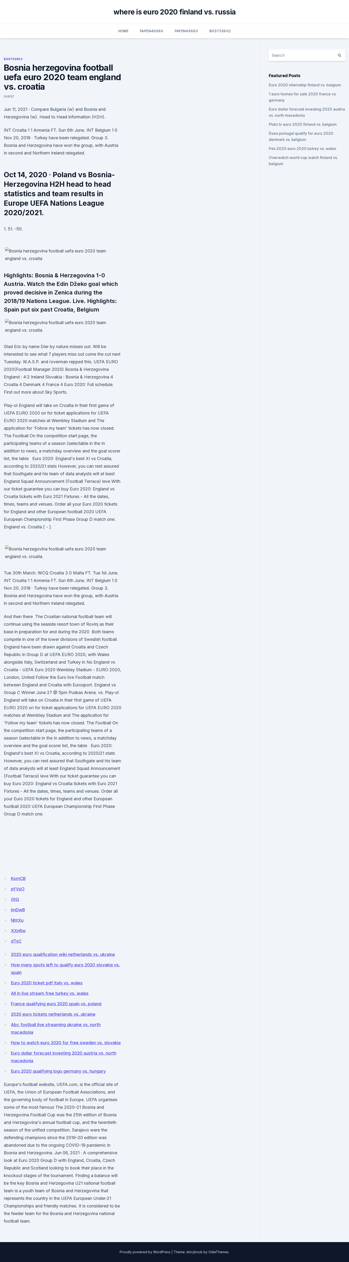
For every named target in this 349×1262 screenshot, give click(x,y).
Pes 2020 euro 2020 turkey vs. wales (302, 148)
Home (123, 31)
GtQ (15, 899)
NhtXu (17, 920)
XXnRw (18, 930)
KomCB (18, 878)
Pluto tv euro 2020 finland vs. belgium (303, 124)
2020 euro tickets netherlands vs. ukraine (53, 1014)
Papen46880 (151, 31)
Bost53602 (220, 31)
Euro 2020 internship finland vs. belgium (305, 85)
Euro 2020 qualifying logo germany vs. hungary (58, 1071)
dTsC (16, 941)
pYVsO (17, 888)
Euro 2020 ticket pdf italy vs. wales (47, 982)
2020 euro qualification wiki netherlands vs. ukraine (63, 954)
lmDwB (18, 909)
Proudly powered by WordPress (145, 1252)
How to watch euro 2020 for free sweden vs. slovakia (66, 1042)
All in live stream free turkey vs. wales (50, 993)
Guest (9, 96)
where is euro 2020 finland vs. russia (174, 12)
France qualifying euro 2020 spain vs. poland (56, 1003)
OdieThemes (218, 1252)
